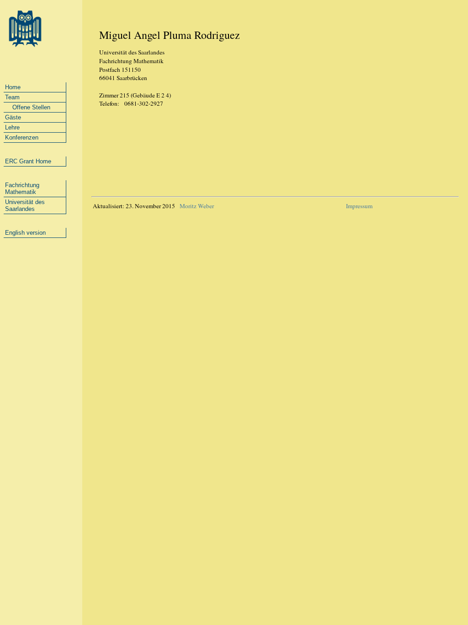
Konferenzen (21, 137)
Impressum (359, 206)
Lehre (12, 127)
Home (13, 87)
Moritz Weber (196, 206)
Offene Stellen (27, 107)
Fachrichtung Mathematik (22, 188)
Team (12, 97)
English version (25, 232)
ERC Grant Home (28, 161)
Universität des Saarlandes (25, 205)
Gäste (13, 117)
